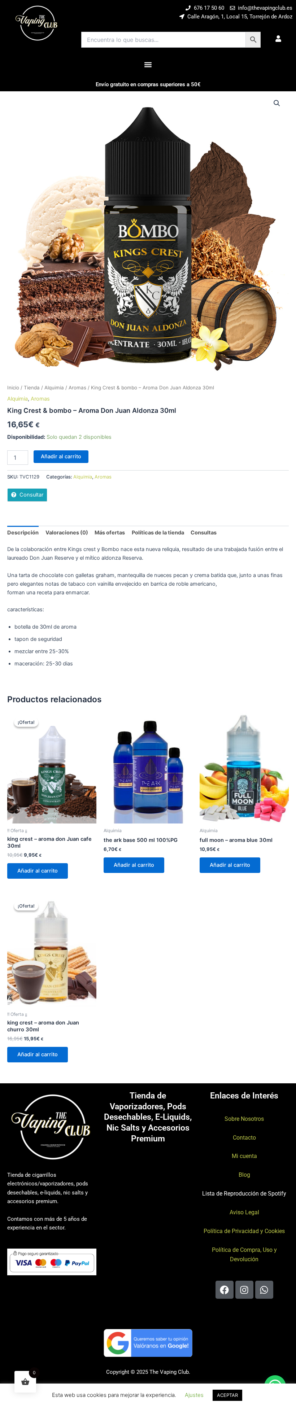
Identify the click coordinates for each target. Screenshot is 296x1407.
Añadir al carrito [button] (37, 871)
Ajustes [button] (194, 1394)
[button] (148, 64)
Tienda (32, 387)
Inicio (13, 387)
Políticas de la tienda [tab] (158, 532)
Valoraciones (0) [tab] (66, 532)
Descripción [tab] (23, 532)
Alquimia (54, 387)
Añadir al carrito (61, 456)
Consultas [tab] (204, 532)
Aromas (77, 387)
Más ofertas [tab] (110, 532)
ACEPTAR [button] (227, 1395)
